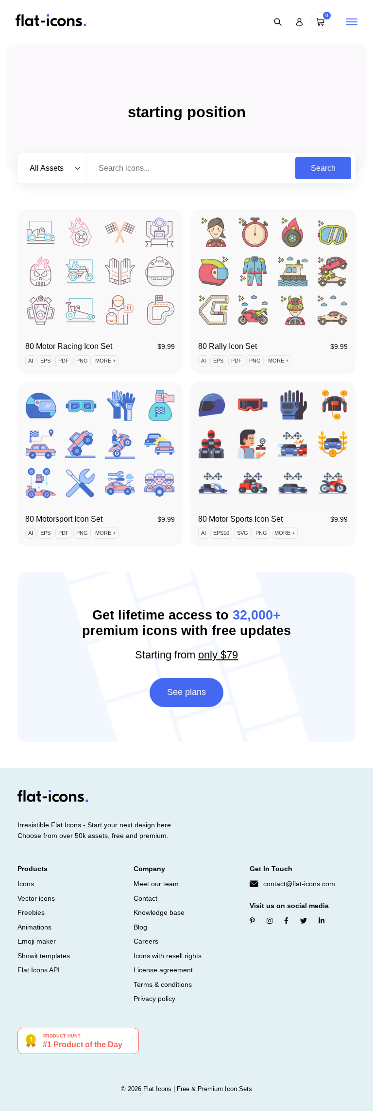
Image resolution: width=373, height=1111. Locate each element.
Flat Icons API (38, 970)
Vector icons (36, 898)
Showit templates (43, 956)
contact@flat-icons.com (299, 884)
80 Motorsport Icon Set (63, 519)
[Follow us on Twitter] (303, 921)
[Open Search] (278, 22)
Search (323, 168)
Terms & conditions (163, 984)
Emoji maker (36, 941)
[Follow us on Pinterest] (252, 921)
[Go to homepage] (51, 21)
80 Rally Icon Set (227, 346)
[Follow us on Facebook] (286, 921)
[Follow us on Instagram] (269, 921)
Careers (146, 941)
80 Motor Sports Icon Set (240, 519)
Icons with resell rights (168, 956)
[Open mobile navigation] (351, 22)
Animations (34, 927)
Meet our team (156, 884)
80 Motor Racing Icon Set (68, 346)
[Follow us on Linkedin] (321, 921)
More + (105, 361)
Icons (25, 884)
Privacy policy (154, 998)
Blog (140, 927)
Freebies (31, 912)
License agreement (163, 970)
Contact (145, 898)
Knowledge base (159, 912)
